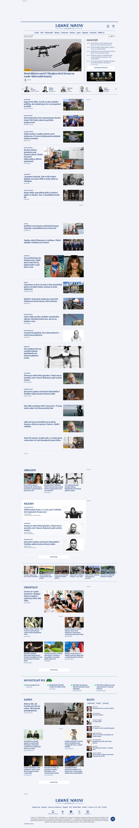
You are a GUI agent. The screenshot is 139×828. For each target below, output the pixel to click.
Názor (26, 282)
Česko (37, 32)
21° (112, 36)
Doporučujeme (28, 131)
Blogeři (98, 703)
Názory (57, 32)
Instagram (87, 813)
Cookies (84, 807)
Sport (79, 32)
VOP (70, 807)
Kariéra (104, 807)
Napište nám (36, 807)
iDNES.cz (101, 32)
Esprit (28, 699)
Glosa (26, 223)
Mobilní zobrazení (53, 813)
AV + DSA (98, 807)
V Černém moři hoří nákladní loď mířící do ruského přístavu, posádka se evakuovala (103, 62)
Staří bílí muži (28, 389)
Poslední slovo (28, 330)
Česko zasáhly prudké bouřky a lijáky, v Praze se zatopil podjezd (103, 48)
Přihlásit (108, 27)
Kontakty (44, 807)
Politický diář (28, 190)
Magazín (85, 32)
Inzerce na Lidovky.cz (54, 807)
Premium (93, 32)
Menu (114, 27)
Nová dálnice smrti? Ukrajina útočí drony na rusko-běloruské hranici (101, 44)
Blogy (91, 699)
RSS (63, 813)
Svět (41, 32)
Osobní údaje (77, 807)
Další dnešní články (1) (101, 67)
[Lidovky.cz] (69, 26)
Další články (54, 557)
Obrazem (27, 255)
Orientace (64, 32)
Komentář (27, 99)
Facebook (71, 813)
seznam (91, 807)
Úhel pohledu (28, 115)
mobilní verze (29, 824)
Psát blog (105, 703)
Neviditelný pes (34, 680)
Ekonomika (49, 32)
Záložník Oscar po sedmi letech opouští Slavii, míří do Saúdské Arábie (103, 52)
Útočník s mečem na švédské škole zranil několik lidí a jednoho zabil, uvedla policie (101, 57)
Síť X (79, 813)
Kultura (72, 32)
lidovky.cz (69, 801)
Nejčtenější (91, 703)
